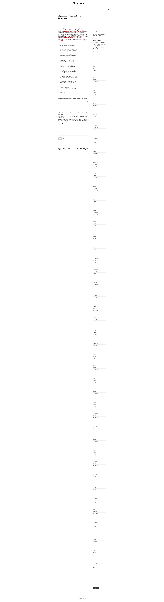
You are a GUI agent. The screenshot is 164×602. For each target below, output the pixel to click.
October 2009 (95, 496)
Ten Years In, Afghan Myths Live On (66, 40)
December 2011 (95, 439)
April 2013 (94, 408)
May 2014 (94, 382)
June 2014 (94, 380)
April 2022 (94, 175)
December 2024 (95, 105)
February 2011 (95, 461)
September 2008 (95, 522)
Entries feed (95, 571)
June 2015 (94, 354)
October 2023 (95, 136)
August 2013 (95, 400)
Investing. (94, 554)
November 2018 (95, 264)
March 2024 (95, 125)
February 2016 (95, 336)
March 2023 (95, 151)
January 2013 (95, 415)
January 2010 (95, 489)
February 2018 (95, 284)
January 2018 (95, 286)
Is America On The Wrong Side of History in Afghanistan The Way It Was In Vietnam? (69, 37)
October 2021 (95, 188)
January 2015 (95, 365)
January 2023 (95, 155)
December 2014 (95, 367)
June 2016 (94, 328)
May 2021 (94, 199)
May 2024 (94, 120)
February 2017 (95, 310)
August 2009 (95, 500)
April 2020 (94, 227)
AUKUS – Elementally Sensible (100, 42)
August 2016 (95, 323)
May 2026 (94, 68)
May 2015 (94, 356)
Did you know (95, 545)
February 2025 (95, 101)
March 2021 (95, 203)
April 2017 (94, 306)
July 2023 (94, 142)
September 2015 (95, 347)
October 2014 (95, 371)
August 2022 (95, 166)
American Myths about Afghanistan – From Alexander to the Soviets (72, 31)
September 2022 (95, 164)
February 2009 (95, 513)
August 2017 (95, 297)
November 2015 (95, 343)
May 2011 (94, 454)
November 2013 (95, 393)
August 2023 (95, 140)
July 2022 (94, 168)
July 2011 (94, 450)
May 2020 (94, 225)
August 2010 (95, 474)
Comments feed (95, 573)
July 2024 (94, 116)
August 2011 (95, 448)
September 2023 (95, 138)
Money (94, 556)
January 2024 (95, 129)
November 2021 (95, 186)
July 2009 (94, 502)
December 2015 (95, 341)
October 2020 (95, 214)
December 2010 (95, 465)
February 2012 (95, 437)
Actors (94, 537)
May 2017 (94, 304)
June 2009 (94, 504)
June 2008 (94, 528)
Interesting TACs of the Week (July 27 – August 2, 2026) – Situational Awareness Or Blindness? (99, 35)
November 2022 (95, 160)
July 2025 (94, 90)
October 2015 (95, 345)
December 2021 (95, 184)
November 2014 (95, 369)
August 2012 (95, 426)
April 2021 (94, 201)
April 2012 (94, 432)
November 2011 (95, 441)
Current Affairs (61, 14)
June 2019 (94, 249)
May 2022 (94, 173)
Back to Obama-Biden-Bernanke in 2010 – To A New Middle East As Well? (99, 54)
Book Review (95, 541)
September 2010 (95, 472)
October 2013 (95, 395)
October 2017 (95, 293)
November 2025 (95, 81)
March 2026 (95, 72)
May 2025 (94, 94)
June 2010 (94, 478)
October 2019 (95, 240)
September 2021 (95, 190)
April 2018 (94, 280)
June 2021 (94, 197)
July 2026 (94, 64)
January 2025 (95, 103)
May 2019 (94, 251)
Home (81, 9)
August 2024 (95, 114)
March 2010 (95, 485)
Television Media (71, 14)
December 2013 (95, 391)
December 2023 (95, 131)
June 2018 (94, 275)
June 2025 (94, 92)
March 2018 (95, 282)
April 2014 (94, 384)
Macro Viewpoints (82, 3)
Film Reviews (95, 548)
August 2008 (95, 524)
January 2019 (95, 260)
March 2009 (95, 511)
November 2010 (95, 467)
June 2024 (94, 118)
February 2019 (95, 258)
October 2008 (95, 520)
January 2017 (95, 312)
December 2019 (95, 236)
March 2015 (95, 360)
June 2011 (94, 452)
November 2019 (95, 238)
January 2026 (95, 77)
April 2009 (94, 509)
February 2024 (95, 127)
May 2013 (94, 406)
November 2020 (95, 212)
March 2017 (95, 308)
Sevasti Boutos (95, 53)
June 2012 (94, 430)
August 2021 (95, 192)
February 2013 (95, 413)
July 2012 (94, 428)
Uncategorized (95, 563)
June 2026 (94, 66)
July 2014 (94, 378)
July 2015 (94, 352)
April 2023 (94, 149)
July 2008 (94, 526)
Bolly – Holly (95, 539)
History (66, 14)
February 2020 (95, 232)
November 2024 (95, 107)
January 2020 (95, 234)
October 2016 (95, 319)
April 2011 (94, 456)
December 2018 (95, 262)
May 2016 (94, 330)
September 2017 (95, 295)
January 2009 (95, 515)
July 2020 (94, 221)
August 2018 (95, 271)
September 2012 (95, 424)
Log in (94, 569)
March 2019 (95, 256)
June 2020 (94, 223)
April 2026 (94, 70)
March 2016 (95, 334)
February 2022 (95, 179)
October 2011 (95, 443)
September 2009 (96, 498)
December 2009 (95, 491)
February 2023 (95, 153)
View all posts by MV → (62, 142)
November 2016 (95, 317)
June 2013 (94, 404)
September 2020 (95, 216)
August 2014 (95, 376)
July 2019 (94, 247)
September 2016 (95, 321)
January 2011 (95, 463)
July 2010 (94, 476)
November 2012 (95, 419)
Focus (94, 550)
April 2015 (94, 358)
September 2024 (95, 112)
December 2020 (95, 210)
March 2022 (95, 177)
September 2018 (95, 269)
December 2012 (95, 417)
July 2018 (94, 273)
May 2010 (94, 480)
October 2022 (95, 162)
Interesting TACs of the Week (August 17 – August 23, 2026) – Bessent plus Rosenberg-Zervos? (99, 25)
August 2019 (95, 245)
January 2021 (95, 208)
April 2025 (94, 96)
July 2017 (94, 299)
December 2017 (95, 288)
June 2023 (94, 144)
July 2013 (94, 402)
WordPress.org (95, 576)
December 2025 (95, 79)
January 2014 (95, 389)
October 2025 (95, 83)
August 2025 (95, 88)
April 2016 (94, 332)
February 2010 (95, 487)
